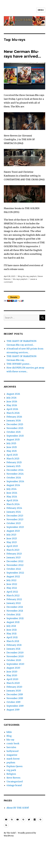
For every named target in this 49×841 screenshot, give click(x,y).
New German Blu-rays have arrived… (22, 54)
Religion (11, 774)
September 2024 (15, 481)
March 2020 (13, 683)
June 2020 (12, 671)
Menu (41, 10)
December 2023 (15, 515)
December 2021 (15, 607)
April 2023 (12, 546)
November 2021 (15, 610)
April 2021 (12, 637)
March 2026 (13, 413)
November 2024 (15, 473)
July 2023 (11, 534)
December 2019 (15, 694)
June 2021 (12, 629)
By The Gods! (10, 833)
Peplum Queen (14, 766)
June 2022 (12, 584)
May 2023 (12, 542)
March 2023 (13, 549)
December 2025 (15, 424)
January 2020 (14, 690)
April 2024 (12, 500)
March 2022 (13, 595)
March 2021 (13, 641)
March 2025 (13, 458)
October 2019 (13, 702)
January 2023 (14, 557)
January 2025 (14, 466)
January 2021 (13, 648)
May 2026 (12, 405)
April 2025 (12, 454)
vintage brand (14, 785)
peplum (33, 276)
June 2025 (12, 447)
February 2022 (14, 599)
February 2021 (14, 645)
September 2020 (15, 664)
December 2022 (15, 561)
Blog (20, 276)
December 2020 (15, 652)
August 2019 (13, 709)
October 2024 (14, 477)
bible (9, 732)
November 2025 (15, 428)
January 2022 (14, 603)
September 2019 (15, 705)
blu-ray (26, 276)
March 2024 (13, 504)
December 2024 (15, 470)
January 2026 (14, 420)
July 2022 (11, 580)
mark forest (13, 758)
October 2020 (14, 660)
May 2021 (11, 633)
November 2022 (15, 565)
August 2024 (13, 485)
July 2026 (11, 397)
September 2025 (15, 435)
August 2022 (13, 576)
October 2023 (14, 523)
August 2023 (13, 530)
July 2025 (11, 443)
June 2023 (12, 538)
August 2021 (13, 622)
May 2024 (12, 496)
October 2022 (14, 569)
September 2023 (15, 527)
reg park (11, 770)
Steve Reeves (13, 777)
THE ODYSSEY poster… (19, 363)
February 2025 (14, 462)
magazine (12, 755)
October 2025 (14, 432)
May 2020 (12, 675)
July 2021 (11, 626)
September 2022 (15, 572)
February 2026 (14, 416)
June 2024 (12, 492)
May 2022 (12, 588)
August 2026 (13, 394)
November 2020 (15, 656)
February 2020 (14, 686)
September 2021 (15, 618)
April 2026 (12, 409)
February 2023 (14, 553)
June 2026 (12, 401)
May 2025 (12, 451)
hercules (11, 747)
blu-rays (16, 279)
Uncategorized (15, 781)
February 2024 (14, 508)
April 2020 (12, 679)
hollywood (12, 751)
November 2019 (15, 698)
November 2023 (15, 519)
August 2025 (13, 439)
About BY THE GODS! (18, 807)
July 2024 (11, 489)
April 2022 (12, 591)
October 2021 (13, 614)
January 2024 (14, 511)
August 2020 (13, 667)
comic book (13, 743)
